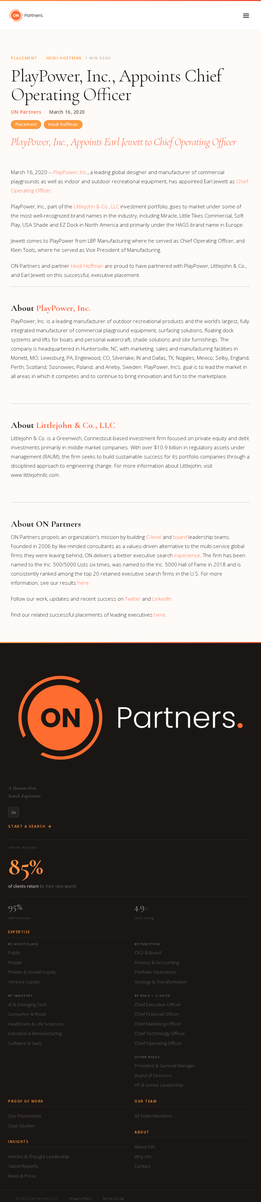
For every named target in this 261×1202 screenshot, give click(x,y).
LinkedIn (161, 598)
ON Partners (26, 112)
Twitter (133, 598)
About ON (145, 1147)
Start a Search (27, 826)
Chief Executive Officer (158, 1004)
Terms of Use (113, 1198)
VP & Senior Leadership (159, 1085)
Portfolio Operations (155, 972)
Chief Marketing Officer (158, 1024)
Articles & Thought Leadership (38, 1156)
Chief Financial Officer (157, 1014)
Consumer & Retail (27, 1014)
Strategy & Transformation (161, 982)
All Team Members (153, 1116)
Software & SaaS (25, 1043)
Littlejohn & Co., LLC (96, 206)
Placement (26, 124)
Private (15, 962)
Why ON (143, 1156)
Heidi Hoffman (63, 124)
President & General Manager (165, 1066)
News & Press (22, 1176)
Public (14, 953)
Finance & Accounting (157, 962)
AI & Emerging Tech (27, 1004)
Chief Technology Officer (160, 1033)
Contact (142, 1166)
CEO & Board (148, 953)
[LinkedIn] (13, 812)
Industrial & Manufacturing (35, 1033)
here (159, 614)
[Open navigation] (246, 15)
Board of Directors (153, 1075)
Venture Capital (23, 982)
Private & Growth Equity (32, 972)
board (180, 536)
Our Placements (24, 1116)
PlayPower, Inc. (70, 172)
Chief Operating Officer (158, 1043)
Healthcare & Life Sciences (35, 1024)
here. (83, 582)
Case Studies (21, 1126)
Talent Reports (23, 1166)
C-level (153, 536)
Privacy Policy (80, 1198)
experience (187, 555)
